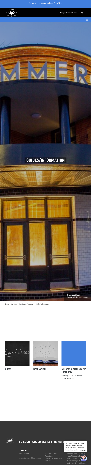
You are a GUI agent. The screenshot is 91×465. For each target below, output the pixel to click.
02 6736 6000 (24, 454)
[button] (83, 457)
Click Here (58, 3)
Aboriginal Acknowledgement (68, 13)
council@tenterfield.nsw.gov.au (30, 458)
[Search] (82, 13)
